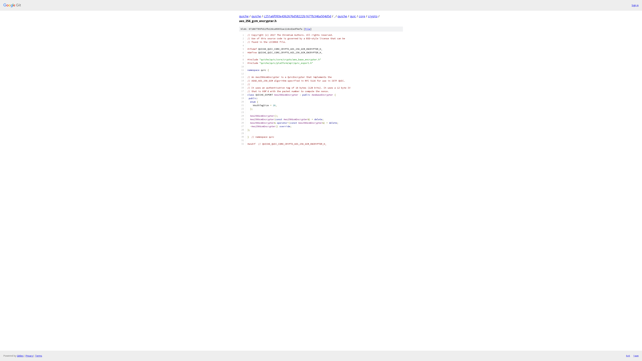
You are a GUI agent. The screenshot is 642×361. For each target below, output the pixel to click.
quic (353, 16)
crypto (373, 16)
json (636, 355)
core (362, 16)
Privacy (29, 355)
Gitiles (20, 355)
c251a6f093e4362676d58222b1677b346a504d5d (297, 16)
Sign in (635, 5)
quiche (244, 16)
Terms (38, 355)
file (307, 29)
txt (628, 355)
